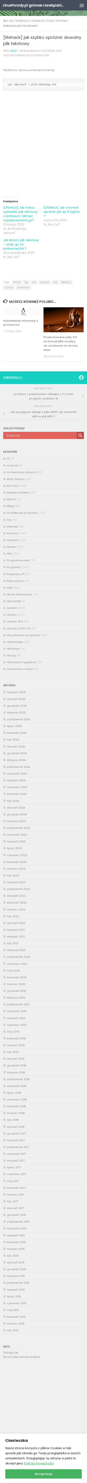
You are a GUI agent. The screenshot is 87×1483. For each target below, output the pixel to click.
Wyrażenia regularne (21, 662)
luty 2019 (13, 1052)
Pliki (50, 21)
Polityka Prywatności (39, 1463)
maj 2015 (13, 1310)
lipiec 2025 (14, 726)
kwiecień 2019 (16, 1038)
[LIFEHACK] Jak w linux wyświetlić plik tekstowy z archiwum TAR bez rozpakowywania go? (20, 213)
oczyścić (44, 282)
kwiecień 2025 (17, 733)
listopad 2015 (16, 1276)
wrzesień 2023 (17, 835)
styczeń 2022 (16, 923)
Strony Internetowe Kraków (21, 1357)
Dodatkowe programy (22, 513)
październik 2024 (18, 767)
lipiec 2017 (14, 1167)
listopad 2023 (16, 821)
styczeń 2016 (15, 1262)
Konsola (22, 21)
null (34, 282)
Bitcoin (11, 499)
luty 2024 (13, 801)
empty (16, 282)
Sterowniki (14, 601)
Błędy (10, 506)
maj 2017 (13, 1181)
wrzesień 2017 (16, 1154)
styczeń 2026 (16, 699)
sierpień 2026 (16, 692)
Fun (9, 520)
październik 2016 (18, 1222)
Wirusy (11, 655)
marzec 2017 (15, 1195)
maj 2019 (13, 1032)
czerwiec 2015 (16, 1303)
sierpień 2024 (16, 780)
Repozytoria (15, 581)
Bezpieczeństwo (18, 493)
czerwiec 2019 (17, 1025)
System (61, 21)
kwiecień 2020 (17, 977)
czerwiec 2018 (17, 1100)
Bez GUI (8, 21)
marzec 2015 (15, 1324)
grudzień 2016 (16, 1215)
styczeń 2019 (15, 1059)
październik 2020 (18, 957)
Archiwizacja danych (21, 472)
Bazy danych (16, 479)
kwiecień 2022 (17, 903)
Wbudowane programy (20, 26)
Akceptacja (43, 1474)
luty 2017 (12, 1201)
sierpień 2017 (16, 1161)
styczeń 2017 (15, 1208)
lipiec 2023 (14, 848)
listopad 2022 (16, 882)
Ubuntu (12, 615)
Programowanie (18, 560)
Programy (13, 567)
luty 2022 (13, 916)
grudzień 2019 (16, 991)
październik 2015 (18, 1283)
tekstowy (66, 282)
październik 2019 (18, 1004)
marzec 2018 (16, 1113)
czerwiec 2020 (17, 964)
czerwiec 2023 (17, 855)
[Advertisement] (43, 147)
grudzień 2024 (17, 753)
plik (55, 282)
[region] (43, 1458)
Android (12, 465)
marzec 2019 (16, 1045)
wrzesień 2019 (16, 1011)
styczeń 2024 (16, 808)
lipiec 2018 (14, 1093)
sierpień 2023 (16, 841)
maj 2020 (13, 971)
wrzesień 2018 (16, 1086)
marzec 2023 (16, 869)
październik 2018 (18, 1079)
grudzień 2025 (17, 706)
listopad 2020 (16, 950)
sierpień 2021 (16, 937)
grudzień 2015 (16, 1269)
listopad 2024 (16, 760)
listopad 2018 (16, 1072)
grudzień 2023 (17, 814)
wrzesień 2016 (16, 1228)
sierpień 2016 (16, 1235)
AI (8, 459)
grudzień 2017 (16, 1134)
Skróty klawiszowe (19, 594)
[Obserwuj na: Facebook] (81, 377)
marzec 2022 (16, 910)
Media (11, 547)
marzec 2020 (16, 984)
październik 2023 (18, 828)
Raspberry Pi (15, 574)
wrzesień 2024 (17, 774)
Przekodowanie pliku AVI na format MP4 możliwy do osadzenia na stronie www (61, 343)
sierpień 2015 (16, 1290)
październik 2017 (18, 1147)
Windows (13, 649)
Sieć (10, 588)
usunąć (9, 287)
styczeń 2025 (16, 747)
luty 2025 (13, 740)
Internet (12, 527)
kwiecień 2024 (17, 794)
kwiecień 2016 (16, 1242)
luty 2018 (13, 1120)
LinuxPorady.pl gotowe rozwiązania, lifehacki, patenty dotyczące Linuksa (34, 5)
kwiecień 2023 (17, 862)
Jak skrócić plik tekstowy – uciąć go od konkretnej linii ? (21, 244)
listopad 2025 (16, 713)
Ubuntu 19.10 (15, 621)
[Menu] (81, 5)
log (26, 282)
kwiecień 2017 (16, 1188)
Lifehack (37, 21)
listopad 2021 (16, 930)
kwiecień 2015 (16, 1317)
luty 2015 (12, 1330)
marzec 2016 (16, 1249)
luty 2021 (12, 943)
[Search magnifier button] (80, 435)
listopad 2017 (16, 1140)
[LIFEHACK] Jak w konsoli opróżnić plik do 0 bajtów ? (62, 211)
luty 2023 (13, 875)
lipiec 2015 (14, 1296)
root (14, 51)
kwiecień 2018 (16, 1106)
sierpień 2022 (16, 896)
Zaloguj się (10, 1352)
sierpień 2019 (16, 1018)
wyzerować (23, 287)
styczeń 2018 (15, 1127)
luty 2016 (13, 1256)
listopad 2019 (16, 998)
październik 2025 (18, 719)
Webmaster (15, 642)
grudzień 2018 (16, 1065)
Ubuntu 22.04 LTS (18, 628)
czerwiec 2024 (17, 787)
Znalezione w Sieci (20, 669)
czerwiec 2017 (16, 1174)
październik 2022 (18, 889)
